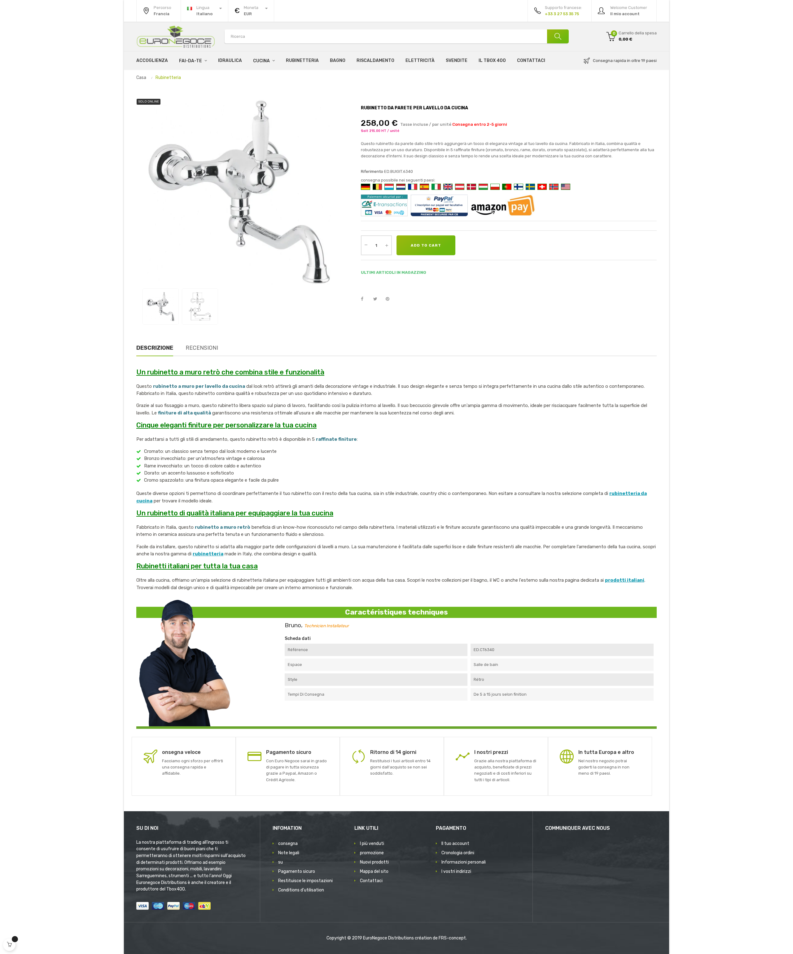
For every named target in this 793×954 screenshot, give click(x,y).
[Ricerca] (558, 36)
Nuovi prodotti (374, 862)
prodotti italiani (624, 580)
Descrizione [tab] (154, 347)
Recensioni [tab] (202, 347)
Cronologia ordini (457, 853)
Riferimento (372, 171)
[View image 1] (160, 306)
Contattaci (371, 880)
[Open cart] (9, 945)
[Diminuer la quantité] (365, 245)
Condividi (365, 299)
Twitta (378, 299)
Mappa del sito (374, 871)
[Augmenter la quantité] (386, 245)
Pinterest (390, 299)
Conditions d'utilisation (301, 890)
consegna (288, 843)
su (280, 862)
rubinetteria (208, 554)
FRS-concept (452, 938)
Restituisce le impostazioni (305, 880)
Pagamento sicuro (296, 871)
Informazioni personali (463, 862)
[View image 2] (200, 306)
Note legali (288, 853)
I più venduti (372, 843)
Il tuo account (455, 843)
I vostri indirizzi (456, 871)
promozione (372, 853)
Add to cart (426, 245)
